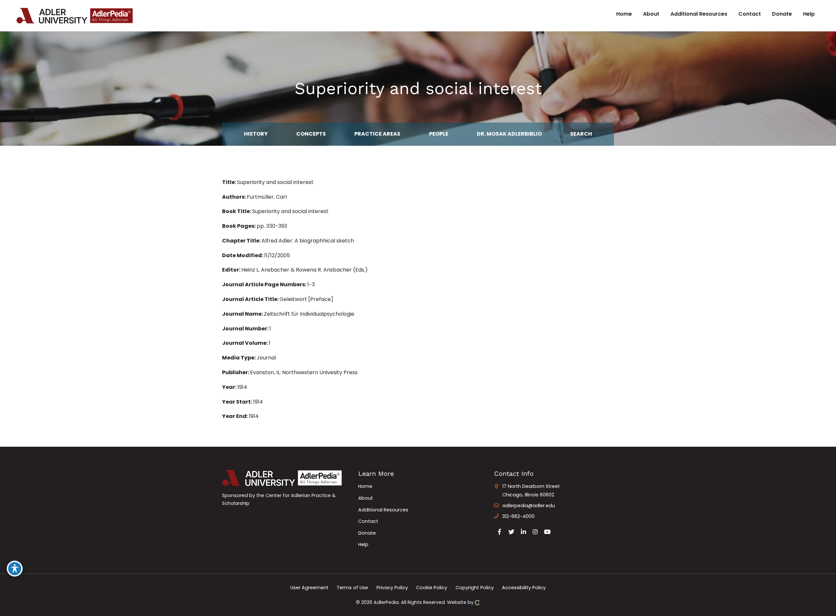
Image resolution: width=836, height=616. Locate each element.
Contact (368, 521)
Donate (367, 533)
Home (365, 486)
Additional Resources (383, 510)
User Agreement (309, 587)
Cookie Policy (431, 587)
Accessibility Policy (524, 587)
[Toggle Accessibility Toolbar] (15, 568)
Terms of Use (352, 587)
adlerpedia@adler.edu (528, 505)
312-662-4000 (518, 516)
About (365, 498)
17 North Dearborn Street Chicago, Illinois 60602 (531, 490)
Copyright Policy (475, 587)
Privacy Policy (392, 587)
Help (363, 544)
